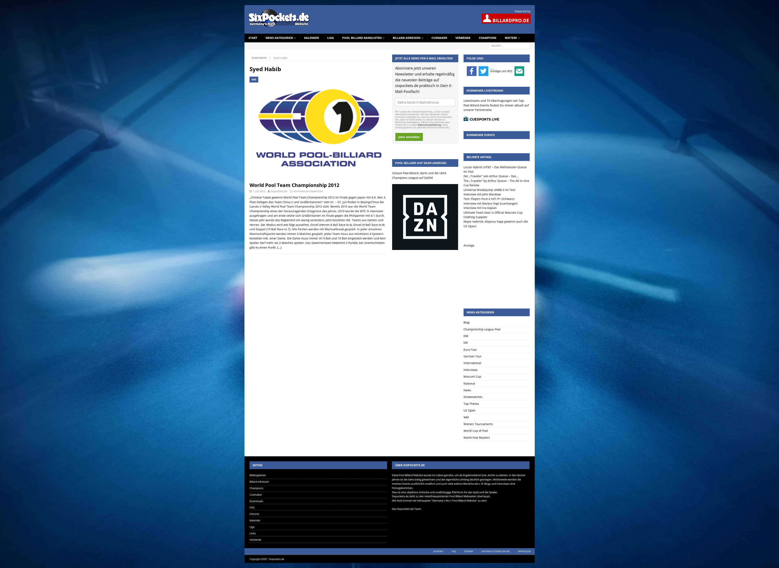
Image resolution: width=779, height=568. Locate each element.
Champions (487, 38)
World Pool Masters (477, 437)
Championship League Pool (482, 329)
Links (253, 533)
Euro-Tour (470, 350)
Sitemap (468, 551)
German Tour (473, 356)
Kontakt (438, 551)
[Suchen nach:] (509, 45)
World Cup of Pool (476, 431)
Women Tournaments (478, 424)
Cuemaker (439, 38)
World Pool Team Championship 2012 (294, 185)
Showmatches (473, 397)
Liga (330, 38)
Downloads (256, 501)
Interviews (471, 370)
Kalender (311, 38)
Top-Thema (471, 404)
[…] (279, 247)
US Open (470, 410)
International (472, 363)
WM (466, 417)
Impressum (524, 551)
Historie (254, 514)
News (467, 390)
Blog (466, 322)
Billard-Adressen (406, 38)
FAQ (252, 507)
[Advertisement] (497, 273)
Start (253, 38)
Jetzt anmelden (409, 137)
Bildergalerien (258, 475)
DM (466, 336)
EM (466, 343)
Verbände (462, 38)
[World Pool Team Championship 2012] (318, 128)
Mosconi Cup (472, 376)
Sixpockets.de (279, 191)
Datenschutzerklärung (429, 124)
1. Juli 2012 (259, 191)
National (469, 383)
